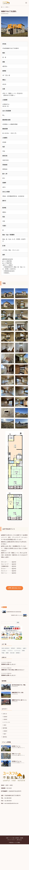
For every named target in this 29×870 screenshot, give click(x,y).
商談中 (5, 733)
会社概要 (21, 837)
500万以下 (13, 648)
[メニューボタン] (26, 3)
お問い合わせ (19, 839)
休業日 (5, 725)
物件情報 (5, 728)
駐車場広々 (18, 652)
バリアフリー (10, 650)
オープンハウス (7, 722)
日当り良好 (12, 652)
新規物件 (5, 716)
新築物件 (5, 731)
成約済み (4, 607)
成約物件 (5, 719)
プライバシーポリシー (11, 839)
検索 (18, 622)
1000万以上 (19, 648)
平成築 (3, 652)
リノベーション (17, 650)
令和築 (23, 650)
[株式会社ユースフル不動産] (6, 3)
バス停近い (4, 650)
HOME (7, 837)
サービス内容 (11, 837)
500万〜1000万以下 (5, 648)
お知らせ (5, 713)
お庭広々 (24, 648)
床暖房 (7, 652)
